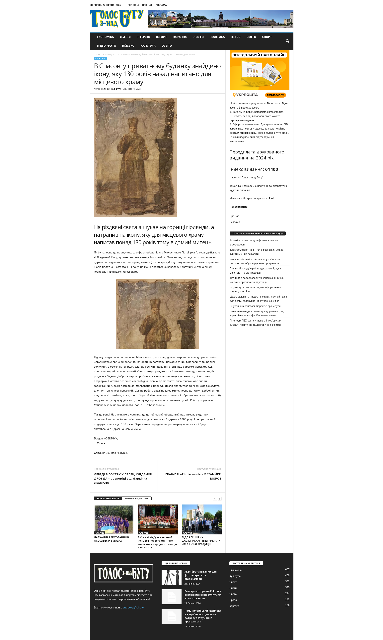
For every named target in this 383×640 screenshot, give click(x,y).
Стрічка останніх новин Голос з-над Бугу (258, 233)
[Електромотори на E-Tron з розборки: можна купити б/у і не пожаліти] (172, 596)
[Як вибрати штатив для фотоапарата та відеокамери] (172, 577)
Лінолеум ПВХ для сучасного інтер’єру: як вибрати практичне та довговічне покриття (255, 322)
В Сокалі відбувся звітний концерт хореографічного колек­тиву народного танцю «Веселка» (157, 542)
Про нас (147, 4)
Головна (133, 4)
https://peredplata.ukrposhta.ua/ (264, 111)
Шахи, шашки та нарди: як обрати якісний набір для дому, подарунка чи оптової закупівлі (258, 298)
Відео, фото (106, 45)
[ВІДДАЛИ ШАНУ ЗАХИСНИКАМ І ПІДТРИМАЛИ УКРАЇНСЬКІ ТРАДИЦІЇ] (202, 519)
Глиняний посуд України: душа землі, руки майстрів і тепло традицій (255, 270)
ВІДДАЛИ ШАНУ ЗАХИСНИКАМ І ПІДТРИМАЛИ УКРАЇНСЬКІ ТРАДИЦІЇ (201, 540)
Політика (217, 37)
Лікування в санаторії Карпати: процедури (255, 306)
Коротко (180, 37)
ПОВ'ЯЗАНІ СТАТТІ (108, 498)
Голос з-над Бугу (111, 88)
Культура (148, 45)
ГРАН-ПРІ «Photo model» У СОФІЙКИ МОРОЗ (193, 476)
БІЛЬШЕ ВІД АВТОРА (137, 498)
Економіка (105, 37)
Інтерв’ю (143, 37)
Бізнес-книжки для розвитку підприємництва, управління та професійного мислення (257, 313)
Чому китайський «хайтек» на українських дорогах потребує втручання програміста (255, 261)
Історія (161, 37)
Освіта (167, 45)
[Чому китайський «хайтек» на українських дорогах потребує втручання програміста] (172, 616)
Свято (251, 37)
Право (236, 37)
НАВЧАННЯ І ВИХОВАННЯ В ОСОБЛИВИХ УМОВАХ (111, 538)
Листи (198, 37)
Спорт (267, 37)
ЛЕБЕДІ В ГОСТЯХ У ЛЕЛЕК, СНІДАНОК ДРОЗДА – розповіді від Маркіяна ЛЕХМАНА (123, 478)
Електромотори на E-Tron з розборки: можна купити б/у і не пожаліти (256, 251)
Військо (128, 45)
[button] (287, 41)
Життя (125, 37)
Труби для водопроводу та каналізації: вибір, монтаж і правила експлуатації (257, 280)
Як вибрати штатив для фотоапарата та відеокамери (254, 242)
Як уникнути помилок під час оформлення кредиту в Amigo (255, 289)
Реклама (161, 4)
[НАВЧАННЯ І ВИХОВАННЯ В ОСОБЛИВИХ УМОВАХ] (114, 519)
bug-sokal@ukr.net (133, 607)
